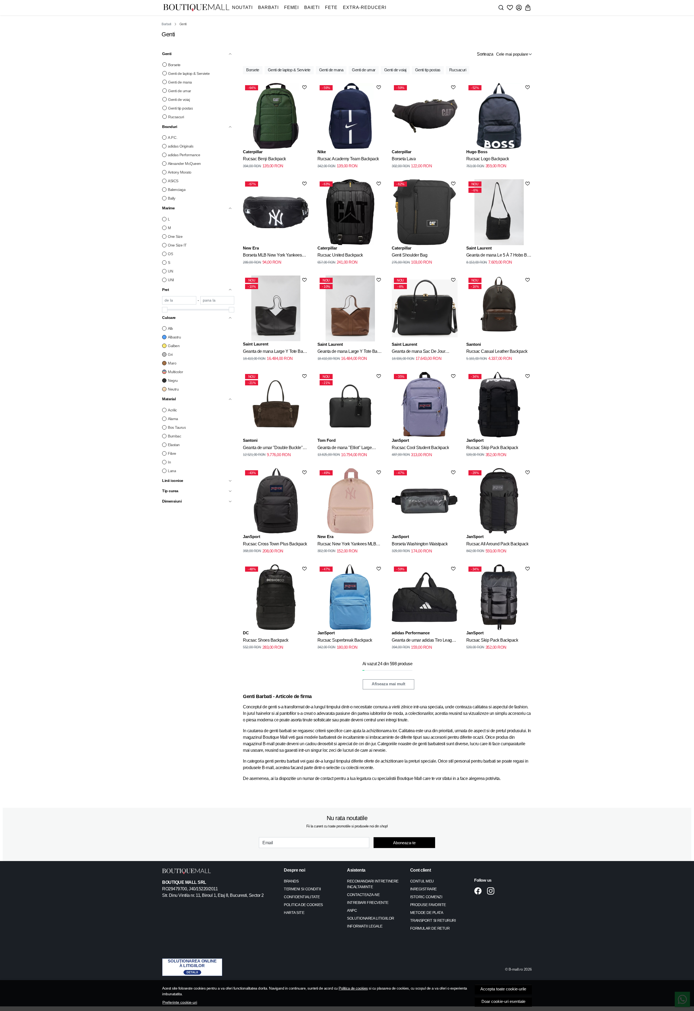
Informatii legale (365, 926)
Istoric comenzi (426, 897)
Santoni (473, 344)
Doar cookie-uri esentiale (503, 1001)
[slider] (165, 309)
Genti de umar (179, 91)
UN (170, 271)
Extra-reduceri (364, 7)
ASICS (173, 181)
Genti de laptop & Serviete (189, 73)
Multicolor (175, 372)
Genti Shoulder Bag (409, 255)
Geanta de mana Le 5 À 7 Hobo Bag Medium (499, 256)
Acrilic (172, 410)
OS (170, 254)
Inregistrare (423, 889)
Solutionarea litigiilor (370, 918)
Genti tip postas (180, 108)
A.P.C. (172, 137)
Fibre (172, 453)
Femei (291, 7)
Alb (170, 328)
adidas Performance (184, 155)
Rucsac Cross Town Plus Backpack (275, 544)
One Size (175, 236)
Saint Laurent (479, 248)
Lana (172, 471)
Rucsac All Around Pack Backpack (497, 544)
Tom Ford (326, 440)
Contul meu (422, 881)
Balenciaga (176, 189)
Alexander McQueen (184, 163)
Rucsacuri (176, 117)
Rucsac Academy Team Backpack (348, 158)
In (169, 462)
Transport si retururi (433, 920)
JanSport (400, 440)
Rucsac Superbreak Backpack (344, 640)
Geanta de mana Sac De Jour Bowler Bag (418, 352)
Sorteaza (485, 54)
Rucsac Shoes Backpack (265, 640)
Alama (173, 419)
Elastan (174, 445)
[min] (179, 300)
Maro (172, 363)
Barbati (268, 7)
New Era (251, 248)
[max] (217, 300)
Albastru (174, 337)
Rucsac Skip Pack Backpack (492, 447)
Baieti (312, 7)
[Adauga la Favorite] (304, 87)
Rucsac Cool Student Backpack (420, 447)
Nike (321, 151)
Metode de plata (426, 912)
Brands (291, 881)
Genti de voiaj (179, 99)
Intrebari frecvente (367, 902)
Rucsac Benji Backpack (264, 158)
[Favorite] (510, 7)
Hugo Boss (476, 151)
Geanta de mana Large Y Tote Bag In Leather (274, 352)
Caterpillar (253, 151)
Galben (173, 346)
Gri (170, 354)
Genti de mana (180, 82)
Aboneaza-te (404, 842)
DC (246, 633)
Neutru (173, 389)
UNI (171, 280)
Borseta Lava (404, 158)
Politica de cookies (353, 988)
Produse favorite (428, 905)
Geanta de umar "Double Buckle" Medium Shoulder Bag (273, 448)
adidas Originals (180, 146)
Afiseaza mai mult (388, 684)
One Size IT (177, 245)
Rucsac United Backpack (340, 255)
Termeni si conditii (302, 889)
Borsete (174, 65)
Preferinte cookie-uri (179, 1002)
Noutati (242, 7)
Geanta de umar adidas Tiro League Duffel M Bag (424, 641)
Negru (173, 380)
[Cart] (528, 7)
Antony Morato (179, 172)
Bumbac (174, 436)
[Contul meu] (519, 7)
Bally (171, 198)
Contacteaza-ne (363, 894)
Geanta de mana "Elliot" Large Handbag (344, 448)
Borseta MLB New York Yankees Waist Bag (272, 256)
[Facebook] (479, 891)
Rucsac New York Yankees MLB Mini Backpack (346, 545)
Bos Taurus (177, 427)
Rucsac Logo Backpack (487, 158)
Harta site (294, 912)
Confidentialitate (302, 897)
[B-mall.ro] (196, 8)
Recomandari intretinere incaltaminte (373, 884)
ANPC (352, 910)
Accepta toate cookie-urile (503, 989)
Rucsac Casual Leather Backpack (497, 351)
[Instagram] (492, 891)
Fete (331, 7)
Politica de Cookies (303, 905)
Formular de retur (430, 928)
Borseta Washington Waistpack (420, 544)
